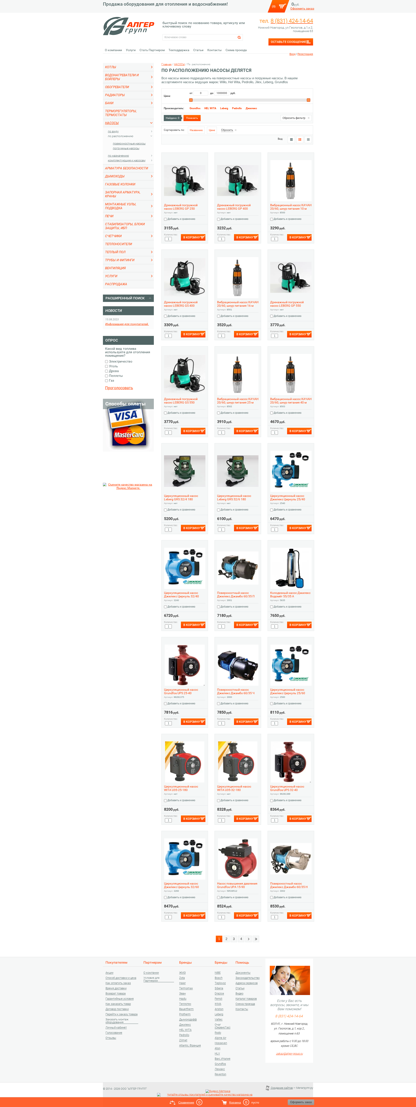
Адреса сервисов (247, 983)
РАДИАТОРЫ (115, 95)
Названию (196, 130)
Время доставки (116, 988)
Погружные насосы (126, 148)
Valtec (219, 1019)
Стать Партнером (152, 50)
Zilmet (183, 1040)
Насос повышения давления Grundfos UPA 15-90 (237, 885)
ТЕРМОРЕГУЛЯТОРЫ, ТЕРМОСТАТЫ (121, 113)
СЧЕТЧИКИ (113, 236)
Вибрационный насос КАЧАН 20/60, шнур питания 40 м (291, 400)
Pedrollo (237, 108)
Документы (243, 972)
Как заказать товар (118, 1003)
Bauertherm (186, 1009)
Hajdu (182, 998)
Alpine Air (220, 1037)
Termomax (186, 988)
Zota (182, 977)
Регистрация (305, 54)
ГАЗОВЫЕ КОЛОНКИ (120, 184)
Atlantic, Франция (190, 1045)
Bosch (219, 977)
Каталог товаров (246, 998)
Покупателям (116, 962)
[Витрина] (299, 139)
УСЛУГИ (111, 276)
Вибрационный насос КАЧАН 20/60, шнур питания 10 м (291, 206)
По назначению (118, 155)
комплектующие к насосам (126, 160)
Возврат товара (116, 993)
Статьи (198, 50)
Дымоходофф (188, 1019)
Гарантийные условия (120, 998)
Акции (109, 972)
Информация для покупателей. (127, 324)
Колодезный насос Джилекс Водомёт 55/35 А (290, 594)
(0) (274, 6)
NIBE (218, 972)
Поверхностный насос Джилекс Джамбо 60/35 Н (289, 885)
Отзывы (111, 1037)
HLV (217, 1053)
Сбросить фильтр (294, 118)
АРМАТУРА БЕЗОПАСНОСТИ (126, 168)
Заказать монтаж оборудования (117, 1021)
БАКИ (109, 103)
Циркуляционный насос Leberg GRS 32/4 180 (181, 497)
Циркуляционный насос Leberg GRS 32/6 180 (234, 497)
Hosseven (221, 1043)
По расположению (120, 136)
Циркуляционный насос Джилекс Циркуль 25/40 (287, 497)
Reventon (220, 1074)
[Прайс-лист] (308, 139)
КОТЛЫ (110, 67)
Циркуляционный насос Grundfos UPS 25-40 (181, 691)
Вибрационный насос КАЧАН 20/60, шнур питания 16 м (237, 303)
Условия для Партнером (151, 979)
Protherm (185, 1014)
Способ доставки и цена (121, 977)
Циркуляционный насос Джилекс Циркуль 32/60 (181, 885)
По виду (113, 131)
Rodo (218, 1032)
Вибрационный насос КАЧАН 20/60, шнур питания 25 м (237, 400)
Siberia (219, 988)
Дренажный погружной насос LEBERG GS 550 (181, 400)
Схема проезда (236, 50)
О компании (113, 50)
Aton (217, 1048)
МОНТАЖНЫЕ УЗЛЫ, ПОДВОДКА (120, 206)
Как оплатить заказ (118, 983)
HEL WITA (210, 108)
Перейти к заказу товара (122, 1014)
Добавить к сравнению (181, 218)
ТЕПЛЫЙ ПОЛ (115, 252)
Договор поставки (117, 1009)
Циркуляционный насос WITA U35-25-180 (181, 788)
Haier (182, 983)
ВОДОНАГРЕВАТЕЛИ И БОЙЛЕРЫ (122, 77)
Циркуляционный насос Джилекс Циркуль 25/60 (287, 691)
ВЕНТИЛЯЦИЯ (115, 268)
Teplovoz (220, 983)
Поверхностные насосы (129, 143)
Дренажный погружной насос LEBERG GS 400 (181, 303)
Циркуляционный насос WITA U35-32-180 (234, 788)
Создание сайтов (281, 1087)
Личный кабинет (116, 1027)
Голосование (114, 1032)
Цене (212, 130)
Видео (239, 993)
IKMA (218, 1003)
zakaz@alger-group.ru (289, 1053)
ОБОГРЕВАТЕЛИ (117, 87)
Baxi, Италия (222, 1058)
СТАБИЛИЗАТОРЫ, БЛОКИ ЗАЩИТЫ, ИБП (125, 226)
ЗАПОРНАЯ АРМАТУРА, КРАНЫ (122, 194)
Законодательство (248, 977)
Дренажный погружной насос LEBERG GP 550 (287, 303)
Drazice (219, 993)
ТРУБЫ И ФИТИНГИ (119, 260)
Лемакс (220, 1069)
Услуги (131, 50)
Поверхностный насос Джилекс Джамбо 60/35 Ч (236, 691)
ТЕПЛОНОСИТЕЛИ (118, 244)
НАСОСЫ (112, 123)
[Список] (291, 139)
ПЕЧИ (109, 216)
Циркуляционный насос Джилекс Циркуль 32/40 (181, 594)
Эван (182, 993)
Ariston (219, 1009)
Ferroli (218, 998)
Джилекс (251, 108)
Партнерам (152, 962)
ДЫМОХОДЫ (115, 176)
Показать (192, 118)
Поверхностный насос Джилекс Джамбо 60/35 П (236, 594)
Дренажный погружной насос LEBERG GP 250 (181, 206)
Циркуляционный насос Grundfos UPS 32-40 (287, 788)
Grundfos (195, 108)
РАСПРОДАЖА (116, 284)
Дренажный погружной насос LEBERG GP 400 (234, 206)
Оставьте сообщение (288, 42)
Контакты (214, 50)
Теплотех (185, 1003)
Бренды (185, 962)
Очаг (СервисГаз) (222, 1026)
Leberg (224, 108)
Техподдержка (179, 50)
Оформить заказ (302, 8)
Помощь (242, 962)
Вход (292, 54)
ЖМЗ (182, 972)
